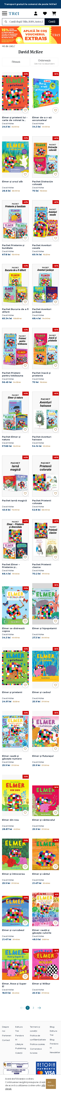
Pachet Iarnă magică (14, 500)
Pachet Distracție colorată (42, 183)
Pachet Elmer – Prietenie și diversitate (11, 566)
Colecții (18, 1053)
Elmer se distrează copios (13, 629)
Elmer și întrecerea (13, 873)
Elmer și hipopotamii (44, 628)
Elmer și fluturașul (43, 756)
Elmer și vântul (41, 873)
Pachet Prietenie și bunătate (13, 246)
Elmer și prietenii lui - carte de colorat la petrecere (14, 119)
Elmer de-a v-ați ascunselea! (42, 119)
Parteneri (6, 1035)
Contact (6, 1040)
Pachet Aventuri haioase (41, 438)
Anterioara (22, 1006)
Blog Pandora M (54, 1043)
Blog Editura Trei (53, 1031)
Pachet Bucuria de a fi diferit (15, 310)
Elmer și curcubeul (13, 930)
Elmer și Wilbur (41, 983)
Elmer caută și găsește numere (12, 757)
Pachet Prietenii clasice (41, 565)
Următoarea (39, 1006)
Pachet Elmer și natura (11, 438)
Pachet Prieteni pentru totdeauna (12, 374)
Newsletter (55, 1052)
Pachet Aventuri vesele (41, 246)
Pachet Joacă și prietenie (41, 374)
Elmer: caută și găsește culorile (41, 931)
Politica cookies (37, 1044)
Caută (51, 21)
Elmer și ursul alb (12, 181)
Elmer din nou (10, 819)
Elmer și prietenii (12, 692)
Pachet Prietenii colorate (41, 502)
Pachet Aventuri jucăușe (41, 310)
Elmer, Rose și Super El (14, 985)
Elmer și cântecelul (43, 819)
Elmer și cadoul (41, 692)
